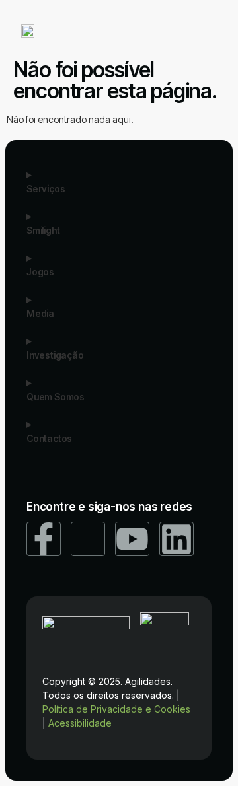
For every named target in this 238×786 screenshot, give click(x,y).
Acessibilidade (80, 723)
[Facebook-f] (43, 539)
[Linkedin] (176, 539)
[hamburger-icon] (206, 32)
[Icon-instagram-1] (88, 539)
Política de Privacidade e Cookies (116, 709)
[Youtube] (132, 539)
